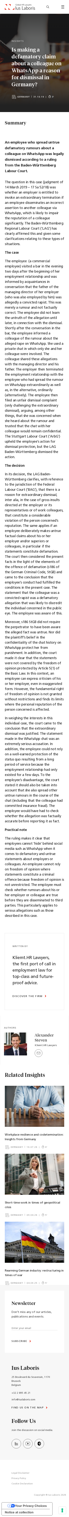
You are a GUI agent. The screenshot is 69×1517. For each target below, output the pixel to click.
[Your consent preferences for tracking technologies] (62, 1510)
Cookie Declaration (22, 1484)
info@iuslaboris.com (23, 1399)
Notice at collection (19, 1512)
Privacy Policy (19, 1478)
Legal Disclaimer (21, 1473)
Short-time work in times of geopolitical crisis (32, 1205)
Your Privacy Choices (31, 1506)
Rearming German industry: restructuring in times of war (34, 1273)
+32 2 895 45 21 (21, 1393)
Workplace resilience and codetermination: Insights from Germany (34, 1137)
